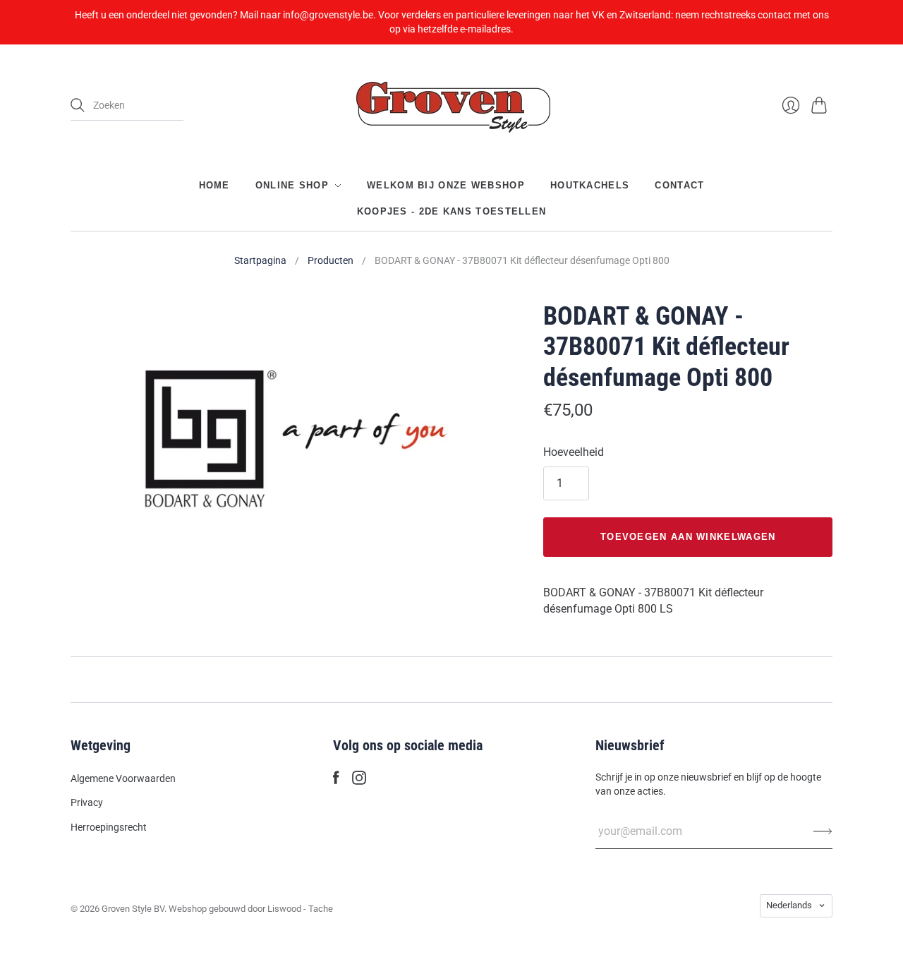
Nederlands (789, 905)
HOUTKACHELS (589, 185)
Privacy (87, 802)
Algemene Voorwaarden (123, 778)
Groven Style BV (133, 908)
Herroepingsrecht (109, 827)
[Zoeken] (78, 105)
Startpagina (260, 260)
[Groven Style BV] (451, 105)
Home (214, 185)
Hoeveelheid (573, 452)
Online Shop (292, 185)
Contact (679, 185)
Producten (330, 260)
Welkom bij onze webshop (446, 185)
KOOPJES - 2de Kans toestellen (452, 210)
